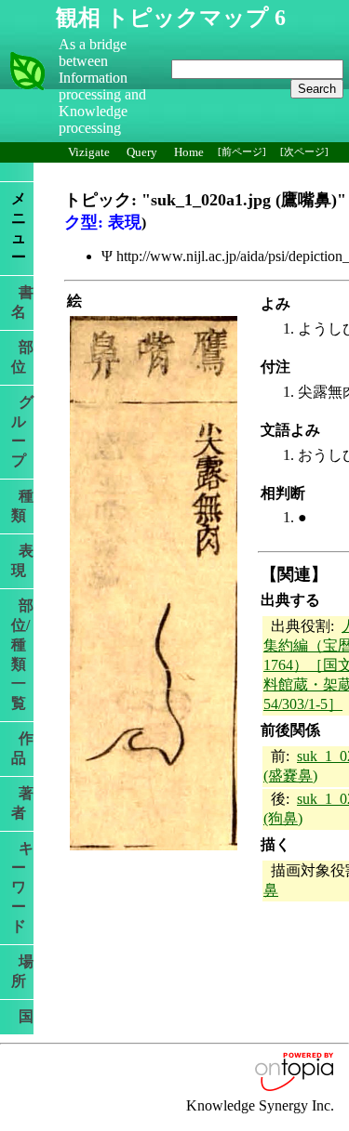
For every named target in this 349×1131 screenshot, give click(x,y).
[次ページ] (304, 151)
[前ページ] (242, 151)
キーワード (22, 887)
